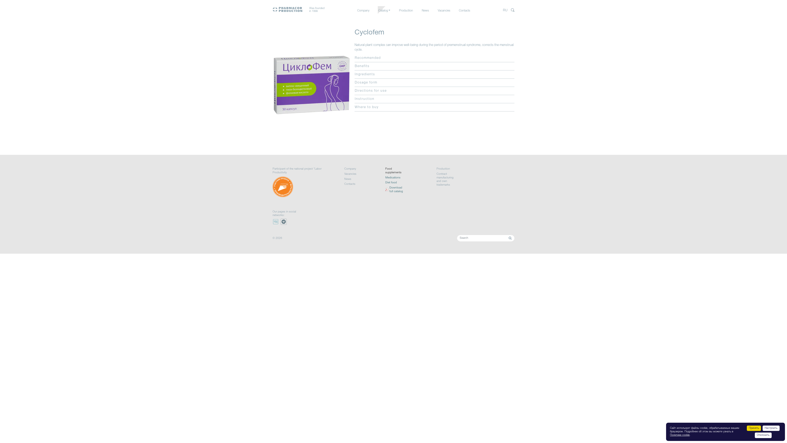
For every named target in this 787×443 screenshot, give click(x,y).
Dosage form (366, 82)
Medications (386, 19)
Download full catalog (396, 189)
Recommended (368, 58)
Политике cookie (680, 435)
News (425, 10)
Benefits (362, 66)
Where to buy (367, 107)
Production (406, 10)
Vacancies (444, 10)
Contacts (464, 10)
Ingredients (365, 74)
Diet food (391, 182)
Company (363, 10)
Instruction (364, 99)
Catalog (383, 10)
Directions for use (371, 90)
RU (505, 10)
